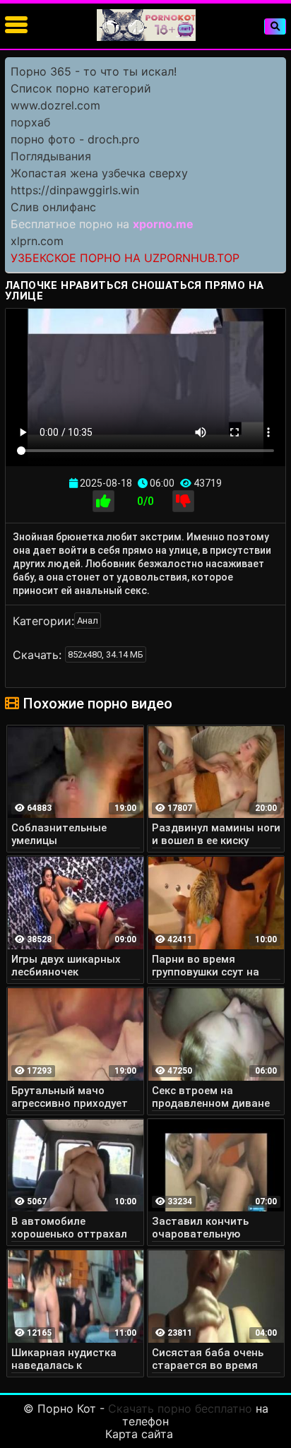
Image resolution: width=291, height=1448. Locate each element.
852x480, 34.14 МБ (105, 654)
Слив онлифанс (53, 207)
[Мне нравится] (103, 501)
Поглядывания (51, 156)
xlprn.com (37, 241)
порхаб (30, 122)
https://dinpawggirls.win (75, 190)
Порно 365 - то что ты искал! (94, 71)
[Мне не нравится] (183, 501)
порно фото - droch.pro (75, 139)
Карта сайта (139, 1434)
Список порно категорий (81, 88)
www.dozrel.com (55, 105)
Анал (87, 620)
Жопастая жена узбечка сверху (99, 173)
